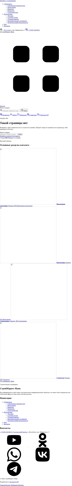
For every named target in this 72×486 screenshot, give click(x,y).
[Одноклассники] (42, 446)
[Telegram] (14, 475)
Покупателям (8, 14)
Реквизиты (11, 11)
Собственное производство (16, 5)
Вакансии (11, 9)
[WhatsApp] (14, 461)
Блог (5, 24)
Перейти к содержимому (8, 1)
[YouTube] (14, 446)
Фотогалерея (12, 7)
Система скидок (13, 17)
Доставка (10, 16)
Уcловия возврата (13, 19)
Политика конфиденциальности (18, 22)
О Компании (8, 4)
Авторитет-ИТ (14, 482)
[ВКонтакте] (42, 461)
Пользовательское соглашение (17, 21)
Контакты (7, 26)
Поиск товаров (5, 108)
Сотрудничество (13, 12)
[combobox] (11, 111)
